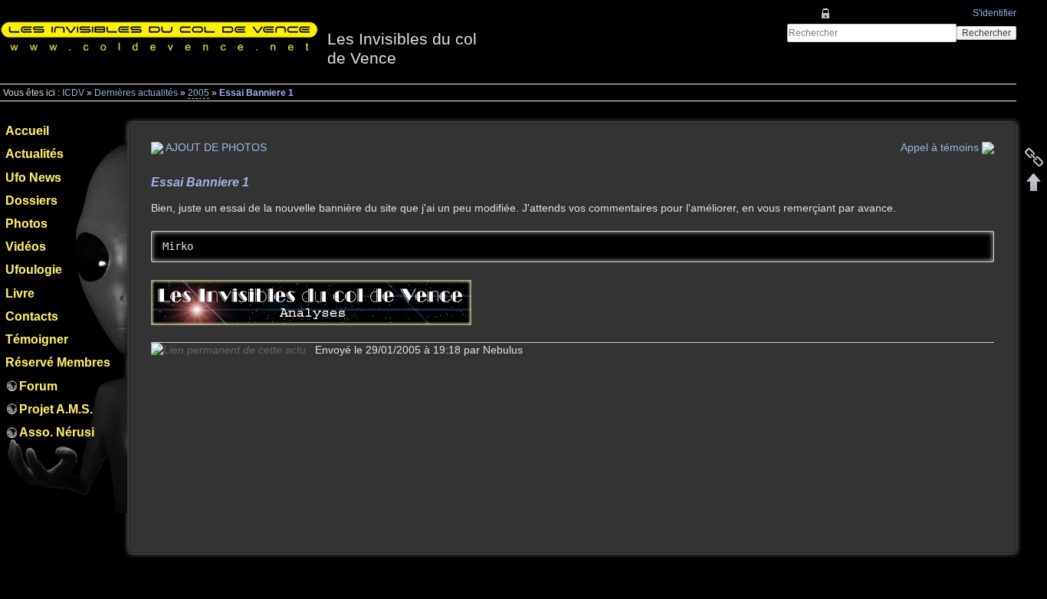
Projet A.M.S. (56, 409)
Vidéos (25, 246)
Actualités (34, 153)
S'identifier (994, 13)
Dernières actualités (136, 92)
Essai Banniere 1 (256, 92)
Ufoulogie (33, 269)
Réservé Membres (57, 362)
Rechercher (986, 33)
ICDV (73, 92)
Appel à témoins (941, 147)
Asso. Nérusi (56, 432)
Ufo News (33, 177)
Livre (19, 293)
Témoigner (36, 339)
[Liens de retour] (1034, 157)
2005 (198, 92)
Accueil (27, 130)
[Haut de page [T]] (1034, 181)
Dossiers (31, 200)
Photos (26, 223)
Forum (38, 386)
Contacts (31, 316)
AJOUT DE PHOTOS (215, 147)
